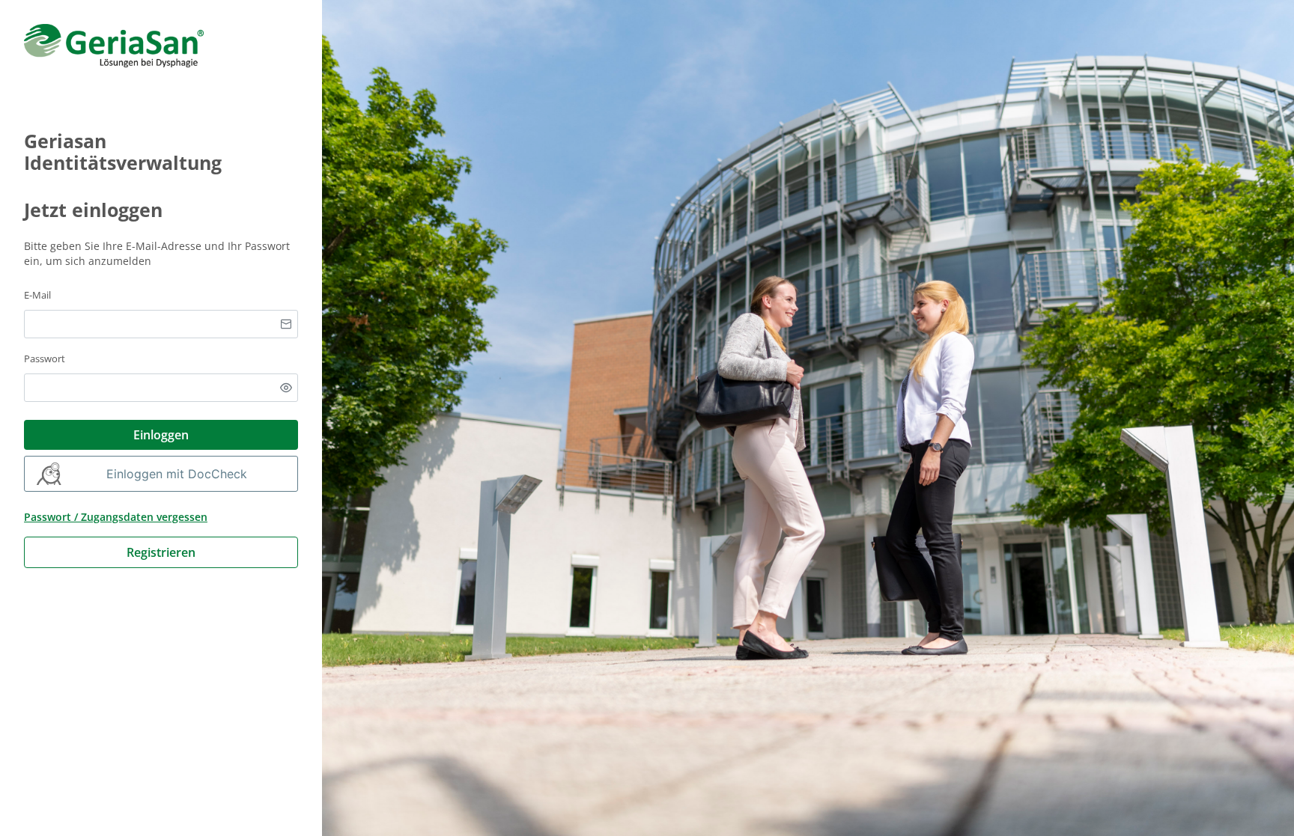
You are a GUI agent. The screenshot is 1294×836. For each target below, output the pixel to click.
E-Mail (37, 295)
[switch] (286, 388)
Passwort (44, 358)
